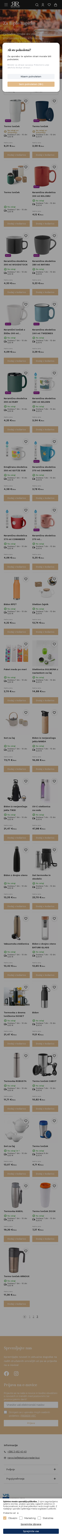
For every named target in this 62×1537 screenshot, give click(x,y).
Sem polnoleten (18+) (31, 84)
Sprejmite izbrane (31, 1524)
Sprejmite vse (31, 1531)
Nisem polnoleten (31, 76)
